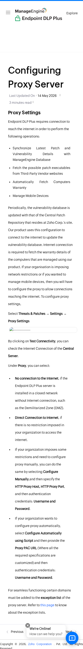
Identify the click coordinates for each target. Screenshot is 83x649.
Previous (17, 632)
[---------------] (19, 329)
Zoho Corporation (40, 644)
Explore (72, 13)
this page (47, 605)
